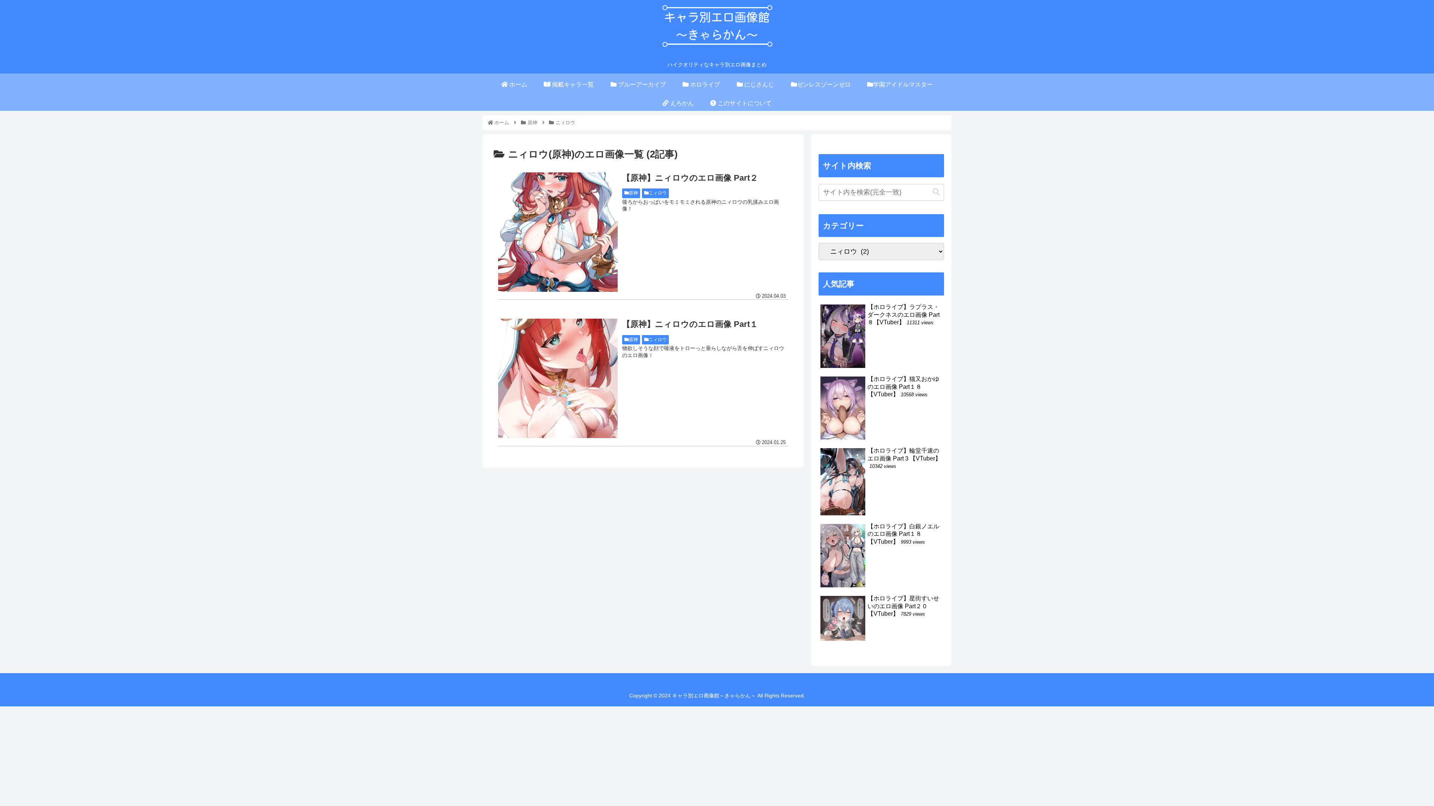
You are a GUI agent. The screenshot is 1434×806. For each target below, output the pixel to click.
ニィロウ (658, 193)
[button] (936, 192)
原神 (633, 193)
